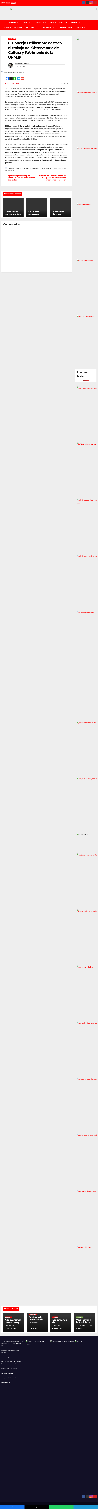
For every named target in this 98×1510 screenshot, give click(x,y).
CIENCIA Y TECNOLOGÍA (13, 28)
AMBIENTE (30, 28)
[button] (96, 25)
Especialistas (66, 28)
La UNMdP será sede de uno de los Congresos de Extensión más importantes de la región (52, 178)
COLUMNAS (81, 28)
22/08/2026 (10, 1326)
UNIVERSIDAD (41, 23)
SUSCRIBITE (13, 23)
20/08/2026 (82, 1326)
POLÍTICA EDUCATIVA (58, 23)
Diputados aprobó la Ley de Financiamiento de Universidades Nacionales (21, 178)
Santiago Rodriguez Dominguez (36, 1327)
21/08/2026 (34, 1323)
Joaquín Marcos (23, 63)
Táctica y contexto (47, 28)
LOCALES (26, 23)
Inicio (7, 83)
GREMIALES (75, 23)
